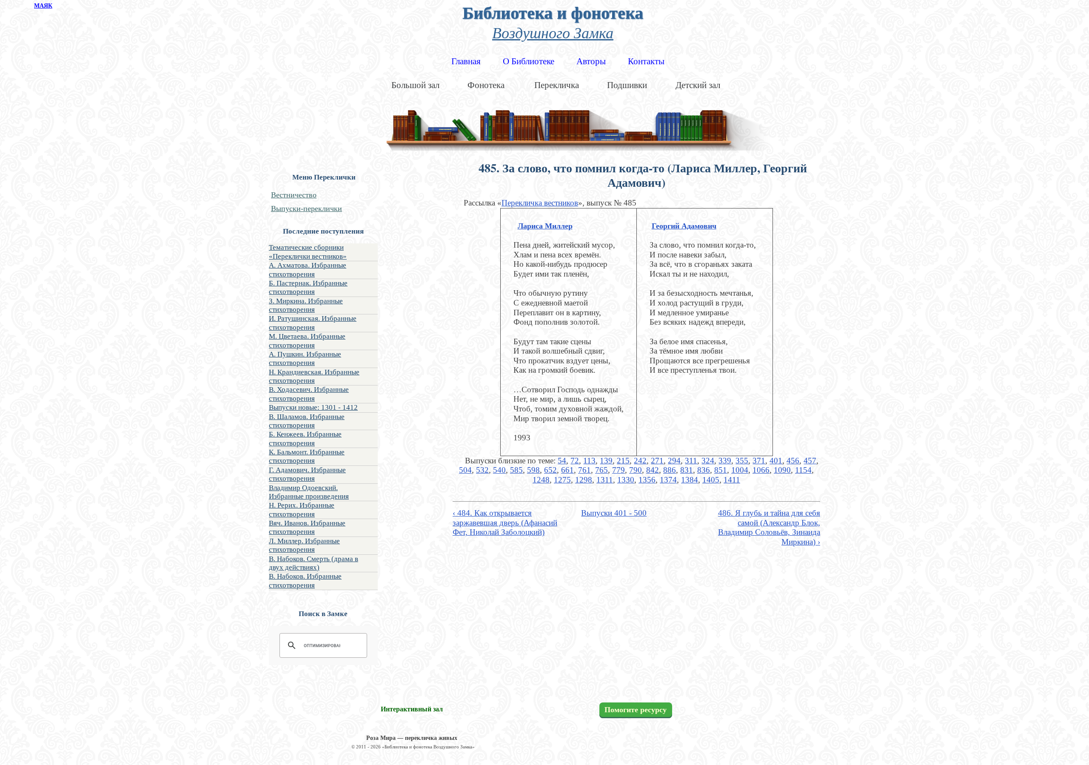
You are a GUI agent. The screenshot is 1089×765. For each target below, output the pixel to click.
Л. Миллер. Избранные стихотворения (304, 545)
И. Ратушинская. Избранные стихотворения (312, 322)
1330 (625, 479)
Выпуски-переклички (306, 208)
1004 (739, 469)
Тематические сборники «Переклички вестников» (308, 251)
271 (657, 460)
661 (567, 469)
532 (482, 469)
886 (669, 469)
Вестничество (293, 195)
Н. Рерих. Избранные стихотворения (301, 509)
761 (584, 469)
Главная (466, 61)
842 (652, 469)
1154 (803, 469)
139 (606, 460)
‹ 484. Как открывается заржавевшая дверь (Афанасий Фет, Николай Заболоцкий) (505, 522)
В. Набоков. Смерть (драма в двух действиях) (313, 563)
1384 (689, 479)
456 (793, 460)
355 (742, 460)
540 (499, 469)
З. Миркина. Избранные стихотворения (306, 305)
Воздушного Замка (552, 32)
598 (533, 469)
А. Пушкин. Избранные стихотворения (305, 358)
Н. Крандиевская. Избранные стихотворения (314, 376)
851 (720, 469)
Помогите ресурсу (635, 709)
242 (640, 460)
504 (465, 469)
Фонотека (486, 85)
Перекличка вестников (540, 202)
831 (686, 469)
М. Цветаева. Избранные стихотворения (307, 340)
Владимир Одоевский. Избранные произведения (309, 492)
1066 (761, 469)
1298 (583, 479)
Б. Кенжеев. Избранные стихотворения (305, 438)
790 (635, 469)
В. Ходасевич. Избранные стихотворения (309, 393)
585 (516, 469)
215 (623, 460)
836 (703, 469)
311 (691, 460)
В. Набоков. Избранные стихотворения (305, 580)
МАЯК (43, 6)
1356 (647, 479)
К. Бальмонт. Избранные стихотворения (307, 456)
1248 (541, 479)
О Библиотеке (528, 61)
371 (759, 460)
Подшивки (627, 85)
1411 (732, 479)
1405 (710, 479)
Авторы (591, 61)
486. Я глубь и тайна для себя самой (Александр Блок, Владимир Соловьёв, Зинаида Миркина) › (769, 527)
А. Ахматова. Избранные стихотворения (307, 269)
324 (707, 460)
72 (574, 460)
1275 (562, 479)
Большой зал (415, 85)
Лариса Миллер (545, 226)
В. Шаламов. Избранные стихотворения (307, 421)
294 (674, 460)
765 (601, 469)
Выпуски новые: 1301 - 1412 (313, 407)
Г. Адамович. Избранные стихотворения (307, 474)
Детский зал (698, 85)
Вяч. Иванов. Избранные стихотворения (307, 527)
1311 (604, 479)
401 (776, 460)
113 (589, 460)
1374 (668, 479)
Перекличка (556, 85)
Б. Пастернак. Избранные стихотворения (308, 287)
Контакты (646, 61)
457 (810, 460)
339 (724, 460)
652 (550, 469)
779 (618, 469)
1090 (782, 469)
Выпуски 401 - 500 (614, 512)
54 (562, 460)
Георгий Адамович (684, 226)
